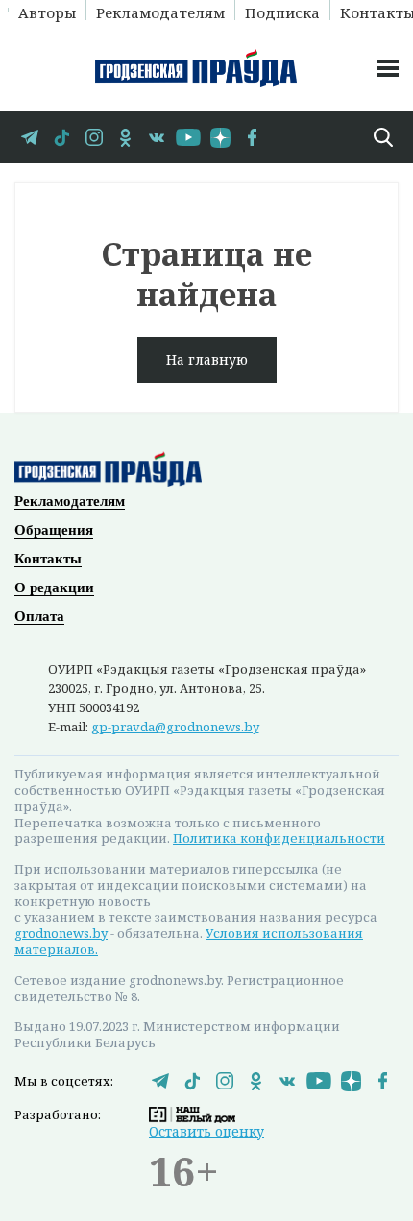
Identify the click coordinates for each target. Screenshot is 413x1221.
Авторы (47, 11)
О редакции (54, 587)
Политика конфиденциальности (279, 838)
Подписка (282, 11)
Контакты (48, 558)
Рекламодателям (160, 11)
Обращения (53, 530)
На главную (207, 359)
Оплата (39, 616)
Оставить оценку (206, 1131)
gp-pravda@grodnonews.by (175, 726)
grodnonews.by (61, 933)
